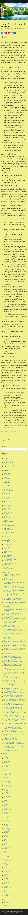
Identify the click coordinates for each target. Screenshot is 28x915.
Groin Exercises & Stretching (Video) (11, 679)
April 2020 (6, 827)
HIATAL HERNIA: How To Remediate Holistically (14, 673)
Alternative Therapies (8, 461)
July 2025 (5, 768)
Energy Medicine (7, 489)
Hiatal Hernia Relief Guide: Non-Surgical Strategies (14, 586)
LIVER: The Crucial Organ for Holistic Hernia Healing (15, 632)
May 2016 (6, 878)
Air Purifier (6, 459)
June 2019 (6, 840)
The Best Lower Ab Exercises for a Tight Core (13, 685)
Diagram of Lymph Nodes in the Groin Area (13, 696)
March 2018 (6, 856)
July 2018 (5, 851)
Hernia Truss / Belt (8, 512)
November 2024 (7, 772)
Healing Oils (6, 497)
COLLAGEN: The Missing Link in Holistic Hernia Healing (15, 732)
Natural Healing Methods (9, 532)
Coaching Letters (7, 473)
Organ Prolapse (7, 537)
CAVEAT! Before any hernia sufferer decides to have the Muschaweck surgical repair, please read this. (15, 726)
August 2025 (6, 766)
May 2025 (6, 770)
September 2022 (7, 798)
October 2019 (7, 835)
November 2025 (7, 762)
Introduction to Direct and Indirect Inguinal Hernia (14, 664)
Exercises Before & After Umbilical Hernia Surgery (14, 699)
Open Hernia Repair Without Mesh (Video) (13, 710)
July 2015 (5, 889)
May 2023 (6, 792)
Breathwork (6, 466)
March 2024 (6, 780)
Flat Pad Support (7, 493)
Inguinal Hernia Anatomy (9, 663)
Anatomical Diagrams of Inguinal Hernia (12, 665)
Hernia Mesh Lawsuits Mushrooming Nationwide (14, 672)
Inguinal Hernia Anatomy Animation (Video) (13, 708)
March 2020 (6, 828)
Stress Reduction (7, 560)
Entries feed (6, 902)
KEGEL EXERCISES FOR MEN (10, 654)
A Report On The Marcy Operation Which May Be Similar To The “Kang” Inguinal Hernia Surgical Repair (15, 630)
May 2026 (6, 757)
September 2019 (7, 836)
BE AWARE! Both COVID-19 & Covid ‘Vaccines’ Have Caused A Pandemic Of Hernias (15, 670)
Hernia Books (6, 504)
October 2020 (7, 823)
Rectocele (6, 549)
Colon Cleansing (7, 478)
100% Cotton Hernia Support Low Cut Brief (13, 707)
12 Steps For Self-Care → (21, 438)
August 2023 (6, 788)
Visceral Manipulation (8, 568)
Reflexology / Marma (8, 551)
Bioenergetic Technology (9, 465)
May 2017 (6, 866)
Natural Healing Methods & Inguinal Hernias (13, 633)
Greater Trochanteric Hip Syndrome (11, 749)
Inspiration (6, 520)
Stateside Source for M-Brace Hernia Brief (13, 706)
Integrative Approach (8, 521)
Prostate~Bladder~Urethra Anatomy (11, 626)
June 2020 (6, 825)
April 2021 (6, 816)
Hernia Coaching (7, 505)
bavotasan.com (19, 912)
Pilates (5, 543)
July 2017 (5, 863)
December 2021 (7, 807)
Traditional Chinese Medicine (10, 563)
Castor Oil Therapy (8, 467)
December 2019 (7, 832)
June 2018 (6, 852)
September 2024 (7, 774)
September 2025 (7, 765)
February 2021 (7, 819)
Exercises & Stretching (8, 490)
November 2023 (7, 784)
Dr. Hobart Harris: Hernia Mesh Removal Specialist (14, 602)
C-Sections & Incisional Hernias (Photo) (12, 750)
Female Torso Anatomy (9, 579)
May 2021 (6, 815)
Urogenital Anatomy (8, 653)
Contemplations (7, 482)
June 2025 (6, 769)
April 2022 (6, 804)
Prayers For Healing (8, 544)
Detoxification (7, 485)
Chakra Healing (7, 469)
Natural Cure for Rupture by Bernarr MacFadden (14, 689)
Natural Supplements (8, 533)
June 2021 (6, 813)
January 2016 (6, 883)
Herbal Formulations (8, 500)
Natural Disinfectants (8, 531)
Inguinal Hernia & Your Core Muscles (11, 603)
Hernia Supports (7, 510)
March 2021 (6, 817)
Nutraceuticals (7, 535)
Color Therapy (7, 480)
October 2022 (7, 797)
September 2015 (7, 887)
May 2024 (6, 777)
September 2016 (7, 872)
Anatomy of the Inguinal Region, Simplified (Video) (14, 658)
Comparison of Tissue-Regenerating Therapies (14, 611)
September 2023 (7, 786)
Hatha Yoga (6, 496)
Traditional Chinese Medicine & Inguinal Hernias (14, 634)
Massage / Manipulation (9, 525)
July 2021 (5, 812)
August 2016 (6, 874)
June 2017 (6, 864)
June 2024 (6, 776)
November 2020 (7, 821)
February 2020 (7, 829)
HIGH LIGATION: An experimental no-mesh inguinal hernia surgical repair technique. (15, 593)
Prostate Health (7, 547)
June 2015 (6, 890)
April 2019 (6, 843)
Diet (4, 486)
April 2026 (6, 758)
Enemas (5, 488)
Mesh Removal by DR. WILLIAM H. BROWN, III (13, 728)
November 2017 (7, 859)
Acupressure (6, 457)
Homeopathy (6, 515)
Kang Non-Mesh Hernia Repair (10, 730)
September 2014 (7, 894)
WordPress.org (7, 905)
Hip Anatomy (6, 581)
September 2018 (7, 848)
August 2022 (6, 800)
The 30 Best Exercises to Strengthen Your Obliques (15, 740)
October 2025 (7, 764)
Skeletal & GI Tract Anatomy (10, 614)
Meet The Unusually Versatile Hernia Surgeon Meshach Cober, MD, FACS (13, 624)
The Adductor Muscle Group (10, 711)
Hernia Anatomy (7, 501)
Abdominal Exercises (8, 455)
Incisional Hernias (7, 517)
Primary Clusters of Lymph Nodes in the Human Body (15, 681)
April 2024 (6, 778)
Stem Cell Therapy (7, 557)
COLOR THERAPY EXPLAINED (10, 703)
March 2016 (6, 880)
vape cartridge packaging (16, 424)
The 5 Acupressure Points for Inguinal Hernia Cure (14, 704)
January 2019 (6, 844)
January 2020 (6, 831)
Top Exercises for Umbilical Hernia (11, 702)
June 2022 (6, 802)
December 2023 (7, 782)
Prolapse (5, 545)
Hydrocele (6, 516)
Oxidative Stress (7, 540)
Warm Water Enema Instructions (11, 691)
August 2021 (6, 811)
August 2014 (6, 895)
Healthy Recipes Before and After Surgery (12, 613)
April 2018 (6, 855)
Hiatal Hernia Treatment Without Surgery (12, 697)
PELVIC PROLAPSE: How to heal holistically (13, 656)
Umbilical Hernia (7, 564)
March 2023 (6, 794)
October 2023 (7, 785)
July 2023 (5, 789)
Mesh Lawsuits (7, 528)
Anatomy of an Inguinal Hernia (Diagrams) (13, 598)
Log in (5, 901)
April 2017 (6, 867)
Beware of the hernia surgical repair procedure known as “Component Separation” (15, 683)
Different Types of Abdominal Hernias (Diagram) (14, 719)
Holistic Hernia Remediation (14, 6)
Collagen (5, 477)
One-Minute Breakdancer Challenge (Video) (13, 737)
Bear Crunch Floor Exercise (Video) (11, 739)
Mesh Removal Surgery (8, 529)
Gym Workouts (7, 494)
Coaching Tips (7, 476)
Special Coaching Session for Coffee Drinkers (13, 628)
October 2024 (7, 773)
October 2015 (7, 886)
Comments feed (7, 903)
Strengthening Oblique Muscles (10, 559)
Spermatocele (7, 556)
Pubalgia (5, 548)
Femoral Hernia (7, 492)
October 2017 (7, 860)
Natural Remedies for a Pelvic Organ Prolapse (13, 649)
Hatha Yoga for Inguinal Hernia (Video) (12, 742)
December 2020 (7, 820)
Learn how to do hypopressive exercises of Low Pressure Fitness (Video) (14, 747)
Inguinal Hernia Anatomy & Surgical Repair (13, 661)
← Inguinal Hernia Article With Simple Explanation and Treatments (7, 439)
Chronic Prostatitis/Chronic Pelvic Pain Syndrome (14, 677)
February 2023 (7, 796)
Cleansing (6, 470)
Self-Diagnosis (7, 554)
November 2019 (7, 833)
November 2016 (7, 870)
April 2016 (6, 879)
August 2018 (6, 850)
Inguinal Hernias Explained (9, 660)
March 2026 (6, 759)
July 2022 (5, 801)
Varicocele (6, 567)
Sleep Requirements (8, 555)
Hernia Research (7, 509)
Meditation (6, 527)
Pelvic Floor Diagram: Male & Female (11, 720)
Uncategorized (7, 566)
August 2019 (6, 837)
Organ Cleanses (7, 536)
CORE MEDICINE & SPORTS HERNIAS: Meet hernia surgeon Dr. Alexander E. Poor (14, 600)
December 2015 (7, 885)
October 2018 (7, 847)
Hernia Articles (21, 28)
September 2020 (7, 824)
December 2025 (7, 761)
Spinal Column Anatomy (9, 607)
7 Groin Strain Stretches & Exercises (11, 680)
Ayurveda (6, 463)
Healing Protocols (7, 498)
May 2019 (6, 841)
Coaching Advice (7, 471)
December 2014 (7, 893)
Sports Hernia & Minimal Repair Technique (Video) (14, 731)
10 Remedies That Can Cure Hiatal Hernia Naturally (15, 585)
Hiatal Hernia (6, 513)
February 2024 (7, 781)
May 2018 (6, 854)
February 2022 (7, 805)
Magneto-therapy (7, 524)
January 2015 (6, 891)
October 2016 (7, 871)
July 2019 (5, 839)
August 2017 (6, 862)
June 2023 (6, 790)
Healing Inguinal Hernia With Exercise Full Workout (14, 648)
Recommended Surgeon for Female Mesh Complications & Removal (12, 575)
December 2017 (7, 858)
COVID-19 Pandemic (8, 484)
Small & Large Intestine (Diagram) (11, 715)
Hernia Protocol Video (8, 508)
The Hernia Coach (5, 28)
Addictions (6, 458)
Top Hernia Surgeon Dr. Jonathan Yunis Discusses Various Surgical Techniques (14, 619)
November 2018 (7, 846)
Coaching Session (7, 474)
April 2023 (6, 793)
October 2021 (7, 808)
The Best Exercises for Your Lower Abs (12, 687)
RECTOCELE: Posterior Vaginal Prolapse (12, 657)
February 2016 (7, 882)
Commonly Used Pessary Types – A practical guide (14, 644)
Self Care (5, 552)
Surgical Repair (7, 562)
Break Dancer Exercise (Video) (10, 738)
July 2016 (5, 875)
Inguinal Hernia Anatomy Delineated (11, 688)
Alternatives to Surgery (8, 462)
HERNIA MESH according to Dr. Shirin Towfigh (13, 722)
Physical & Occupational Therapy (11, 541)
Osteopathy (6, 539)
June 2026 (6, 755)
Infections (6, 519)
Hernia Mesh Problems (8, 506)
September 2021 (7, 809)
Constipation (6, 481)
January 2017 (6, 868)
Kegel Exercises (7, 523)
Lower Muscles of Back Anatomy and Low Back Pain (15, 695)
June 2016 (6, 876)
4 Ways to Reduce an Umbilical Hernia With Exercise (15, 700)
